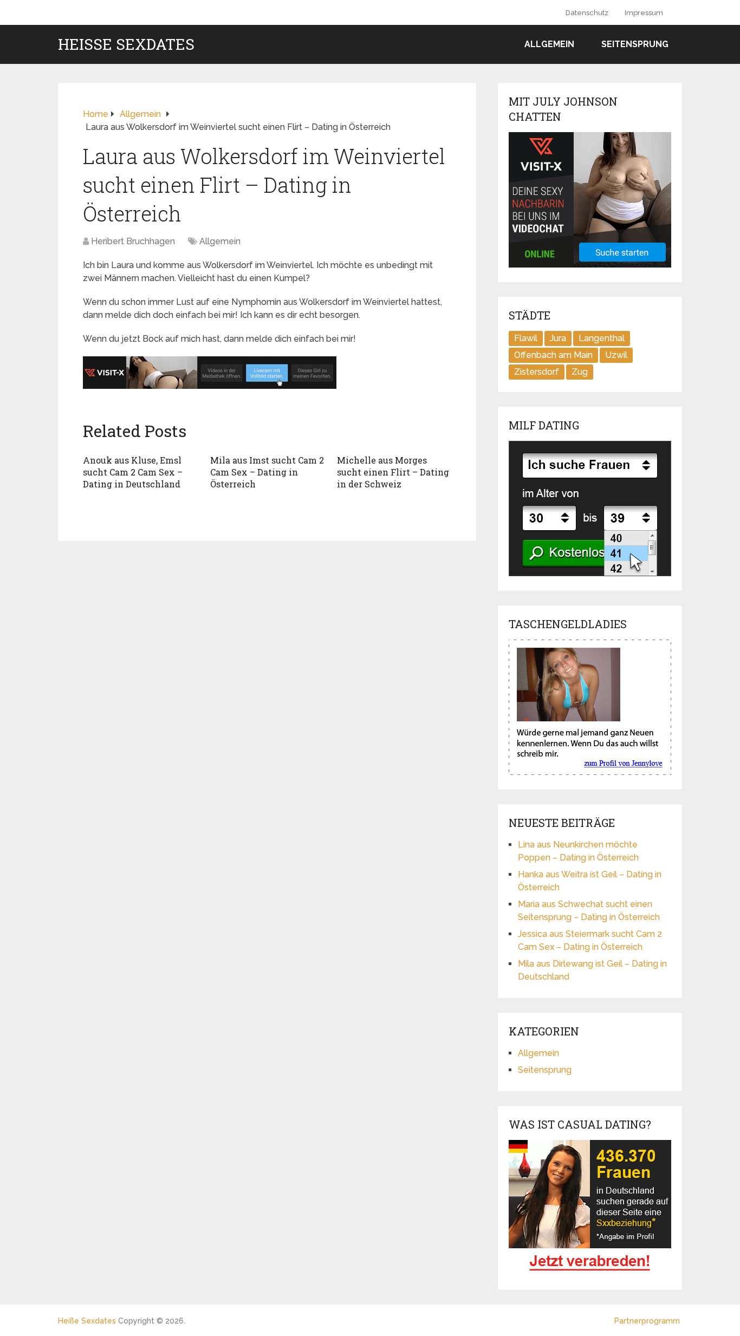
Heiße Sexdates (126, 44)
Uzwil (616, 355)
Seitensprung (634, 44)
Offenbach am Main (553, 355)
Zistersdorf (536, 372)
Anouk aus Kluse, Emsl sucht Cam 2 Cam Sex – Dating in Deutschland (133, 472)
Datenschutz (587, 13)
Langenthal (602, 338)
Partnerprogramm (647, 1321)
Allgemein (549, 44)
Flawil (525, 338)
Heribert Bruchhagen (133, 241)
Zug (580, 372)
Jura (558, 338)
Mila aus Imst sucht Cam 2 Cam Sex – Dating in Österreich (267, 472)
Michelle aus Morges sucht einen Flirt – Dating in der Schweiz (393, 472)
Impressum (644, 13)
